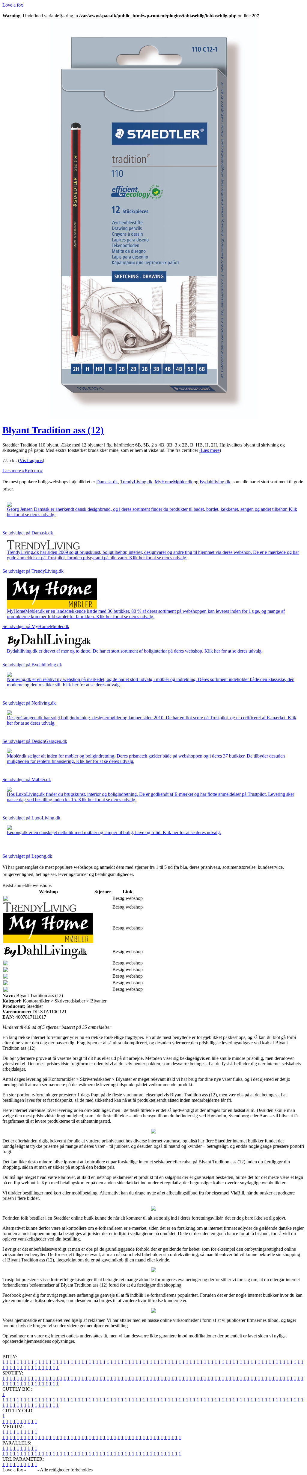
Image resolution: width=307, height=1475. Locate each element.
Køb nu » (34, 470)
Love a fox (12, 4)
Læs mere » (13, 470)
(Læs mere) (210, 450)
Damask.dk (107, 481)
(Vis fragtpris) (31, 460)
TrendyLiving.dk (136, 481)
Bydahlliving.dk (215, 481)
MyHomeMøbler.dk (173, 481)
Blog (31, 1469)
